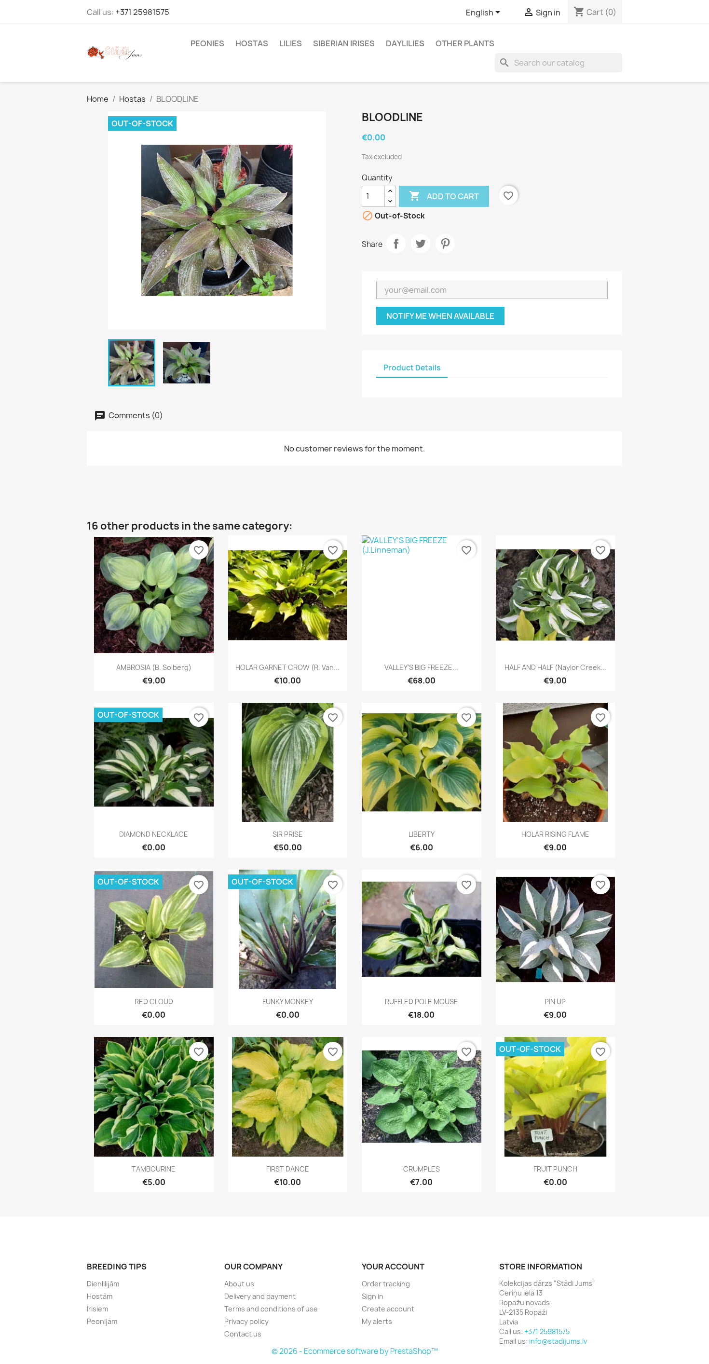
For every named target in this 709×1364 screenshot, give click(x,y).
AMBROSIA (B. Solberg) (153, 667)
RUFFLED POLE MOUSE (421, 1001)
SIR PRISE (288, 834)
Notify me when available (440, 316)
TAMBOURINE (154, 1168)
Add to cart (444, 196)
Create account (388, 1308)
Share (396, 243)
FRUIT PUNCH (555, 1168)
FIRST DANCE (287, 1168)
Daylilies (405, 43)
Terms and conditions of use (271, 1308)
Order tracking (386, 1283)
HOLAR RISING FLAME (555, 834)
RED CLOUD (154, 1001)
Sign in (372, 1296)
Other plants (465, 43)
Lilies (290, 43)
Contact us (242, 1333)
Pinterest (445, 243)
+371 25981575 (142, 12)
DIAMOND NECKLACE (153, 834)
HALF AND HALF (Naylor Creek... (555, 667)
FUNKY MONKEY (287, 1001)
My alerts (377, 1321)
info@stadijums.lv (558, 1341)
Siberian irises (344, 43)
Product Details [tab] (411, 368)
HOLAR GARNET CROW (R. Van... (287, 667)
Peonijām (102, 1321)
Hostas (251, 43)
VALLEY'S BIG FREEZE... (421, 667)
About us (239, 1283)
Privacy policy (246, 1321)
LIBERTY (422, 834)
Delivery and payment (260, 1296)
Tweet (420, 243)
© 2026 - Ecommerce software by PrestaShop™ (355, 1351)
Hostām (99, 1296)
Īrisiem (97, 1308)
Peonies (207, 43)
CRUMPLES (421, 1168)
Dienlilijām (103, 1283)
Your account (393, 1266)
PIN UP (555, 1001)
